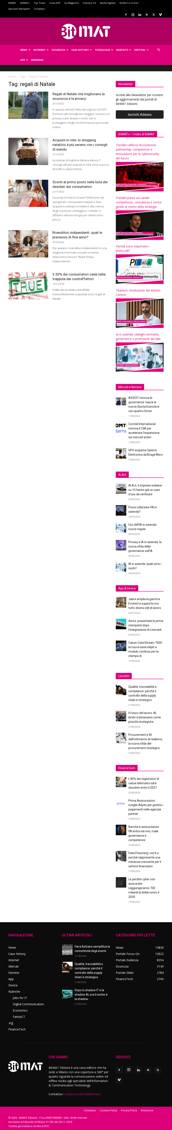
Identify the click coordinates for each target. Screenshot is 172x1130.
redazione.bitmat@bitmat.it (82, 1094)
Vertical (140, 49)
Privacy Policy (129, 1110)
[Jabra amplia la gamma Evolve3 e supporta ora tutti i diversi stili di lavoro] (121, 602)
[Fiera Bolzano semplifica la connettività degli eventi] (67, 949)
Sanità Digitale (108, 2)
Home (12, 76)
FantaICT (19, 1017)
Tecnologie (102, 49)
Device (13, 985)
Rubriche (14, 991)
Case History (80, 49)
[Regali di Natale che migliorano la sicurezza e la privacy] (28, 105)
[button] (159, 50)
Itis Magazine (71, 2)
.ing (10, 1023)
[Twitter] (153, 15)
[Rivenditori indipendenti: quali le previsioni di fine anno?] (28, 243)
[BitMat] (86, 31)
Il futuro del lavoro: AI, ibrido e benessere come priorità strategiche (144, 717)
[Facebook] (126, 15)
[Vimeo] (160, 15)
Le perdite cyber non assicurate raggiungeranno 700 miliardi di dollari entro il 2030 (143, 888)
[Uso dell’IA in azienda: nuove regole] (121, 528)
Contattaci (39, 8)
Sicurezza (58, 49)
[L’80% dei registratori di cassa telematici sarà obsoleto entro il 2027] (121, 782)
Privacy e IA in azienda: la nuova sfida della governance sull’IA (145, 546)
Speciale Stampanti (19, 8)
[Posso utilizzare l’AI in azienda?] (121, 510)
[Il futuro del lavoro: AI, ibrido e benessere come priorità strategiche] (121, 716)
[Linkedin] (140, 15)
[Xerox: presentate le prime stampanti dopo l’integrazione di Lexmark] (121, 624)
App (22, 59)
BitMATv (25, 2)
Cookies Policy (108, 1110)
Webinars (37, 59)
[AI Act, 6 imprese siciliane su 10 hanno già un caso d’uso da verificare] (121, 488)
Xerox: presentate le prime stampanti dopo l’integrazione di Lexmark (145, 625)
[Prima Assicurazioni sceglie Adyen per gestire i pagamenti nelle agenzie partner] (121, 803)
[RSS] (146, 15)
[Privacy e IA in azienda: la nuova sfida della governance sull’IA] (121, 545)
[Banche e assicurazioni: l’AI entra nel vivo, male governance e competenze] (121, 830)
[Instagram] (133, 15)
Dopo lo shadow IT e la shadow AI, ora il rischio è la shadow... (91, 994)
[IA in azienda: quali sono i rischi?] (121, 567)
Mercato (122, 49)
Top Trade (39, 2)
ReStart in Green (129, 2)
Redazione (147, 1110)
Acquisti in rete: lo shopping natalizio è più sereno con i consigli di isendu (79, 144)
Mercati (13, 966)
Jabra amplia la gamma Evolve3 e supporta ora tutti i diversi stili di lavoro (144, 603)
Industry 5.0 (89, 2)
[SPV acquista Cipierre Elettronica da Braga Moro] (121, 453)
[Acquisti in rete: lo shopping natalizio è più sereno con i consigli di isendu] (28, 151)
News (23, 49)
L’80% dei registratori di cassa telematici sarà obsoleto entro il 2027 (143, 783)
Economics (20, 1010)
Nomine (13, 973)
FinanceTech (17, 1029)
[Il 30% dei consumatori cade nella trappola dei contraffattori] (28, 285)
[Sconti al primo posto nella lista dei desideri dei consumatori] (28, 193)
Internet (39, 49)
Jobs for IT (20, 998)
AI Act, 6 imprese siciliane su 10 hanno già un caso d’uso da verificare (145, 490)
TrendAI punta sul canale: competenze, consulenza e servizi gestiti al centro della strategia (139, 202)
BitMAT (12, 2)
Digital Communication (28, 1004)
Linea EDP (54, 2)
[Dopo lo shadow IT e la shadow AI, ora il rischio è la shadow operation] (67, 993)
